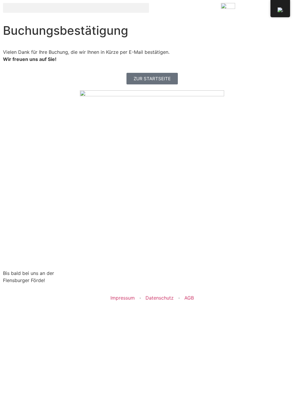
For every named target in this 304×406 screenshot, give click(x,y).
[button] (76, 8)
